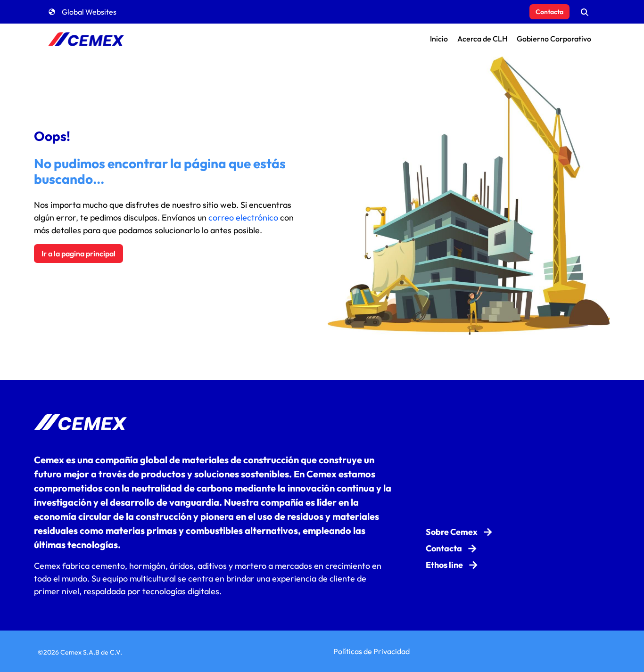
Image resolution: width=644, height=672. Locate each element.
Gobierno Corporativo (554, 38)
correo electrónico (243, 217)
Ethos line (444, 564)
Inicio (439, 38)
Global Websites (89, 12)
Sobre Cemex (452, 531)
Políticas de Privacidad (371, 651)
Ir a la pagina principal (78, 253)
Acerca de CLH (482, 38)
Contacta (549, 12)
